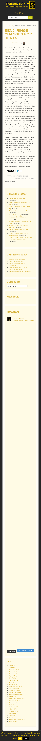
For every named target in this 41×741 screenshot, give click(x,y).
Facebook (13, 296)
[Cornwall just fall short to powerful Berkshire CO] (20, 575)
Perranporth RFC (14, 701)
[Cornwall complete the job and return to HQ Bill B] (20, 429)
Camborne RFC (14, 670)
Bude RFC (12, 667)
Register (22, 13)
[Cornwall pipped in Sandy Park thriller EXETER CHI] (20, 526)
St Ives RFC (12, 713)
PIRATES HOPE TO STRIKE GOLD (17, 176)
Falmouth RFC (13, 680)
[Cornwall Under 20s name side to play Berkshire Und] (20, 591)
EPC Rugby (12, 678)
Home (6, 26)
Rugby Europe (13, 705)
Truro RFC (12, 715)
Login (17, 13)
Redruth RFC (13, 703)
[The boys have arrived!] (20, 380)
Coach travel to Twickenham (17, 217)
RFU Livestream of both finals (18, 211)
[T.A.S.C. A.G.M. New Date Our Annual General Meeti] (20, 331)
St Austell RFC (13, 711)
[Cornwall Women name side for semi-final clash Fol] (20, 478)
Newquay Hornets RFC (16, 694)
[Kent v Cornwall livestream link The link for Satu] (20, 461)
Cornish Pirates (13, 672)
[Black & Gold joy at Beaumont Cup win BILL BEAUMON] (20, 347)
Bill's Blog (11, 26)
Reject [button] (26, 738)
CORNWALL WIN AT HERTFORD (24, 179)
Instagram (13, 311)
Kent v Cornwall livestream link (18, 229)
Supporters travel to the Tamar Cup (20, 271)
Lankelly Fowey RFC (15, 686)
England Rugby (13, 676)
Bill (26, 43)
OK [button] (20, 738)
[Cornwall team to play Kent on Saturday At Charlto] (20, 445)
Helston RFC (13, 684)
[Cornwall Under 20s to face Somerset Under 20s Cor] (20, 640)
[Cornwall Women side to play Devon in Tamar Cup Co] (20, 494)
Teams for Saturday (15, 215)
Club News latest (17, 254)
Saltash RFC (13, 709)
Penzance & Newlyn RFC (16, 698)
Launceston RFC (14, 688)
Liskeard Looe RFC (15, 690)
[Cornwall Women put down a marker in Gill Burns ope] (20, 510)
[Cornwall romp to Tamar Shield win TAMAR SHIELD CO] (20, 543)
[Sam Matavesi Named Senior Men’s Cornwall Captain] (20, 559)
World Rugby (13, 721)
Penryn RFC (12, 696)
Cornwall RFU (13, 674)
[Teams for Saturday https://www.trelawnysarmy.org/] (20, 412)
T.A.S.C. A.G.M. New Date (17, 198)
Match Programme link (16, 261)
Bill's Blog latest (16, 193)
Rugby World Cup (14, 707)
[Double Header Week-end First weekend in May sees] (20, 608)
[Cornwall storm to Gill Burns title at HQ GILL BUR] (20, 364)
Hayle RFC (12, 682)
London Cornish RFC (15, 692)
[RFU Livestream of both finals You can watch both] (20, 396)
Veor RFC (12, 717)
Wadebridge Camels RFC (17, 719)
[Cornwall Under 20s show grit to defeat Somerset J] (20, 624)
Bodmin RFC (13, 665)
